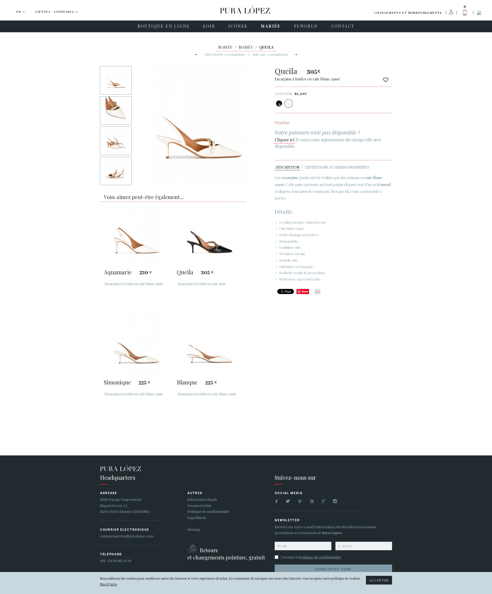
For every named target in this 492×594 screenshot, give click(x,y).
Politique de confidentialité (208, 512)
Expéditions (196, 518)
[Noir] (279, 103)
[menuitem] (163, 26)
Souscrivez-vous (333, 569)
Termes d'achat (199, 506)
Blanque (187, 382)
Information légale (202, 500)
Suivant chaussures (270, 55)
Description (288, 167)
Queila (185, 272)
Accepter (379, 580)
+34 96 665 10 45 (119, 561)
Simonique (117, 382)
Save (305, 291)
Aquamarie (118, 272)
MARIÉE (225, 47)
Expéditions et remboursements (337, 167)
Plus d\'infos (108, 584)
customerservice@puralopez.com (126, 536)
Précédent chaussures (224, 55)
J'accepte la (311, 557)
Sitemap (193, 530)
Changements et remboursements (408, 13)
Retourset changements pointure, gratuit (226, 554)
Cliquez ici (284, 140)
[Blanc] (288, 103)
